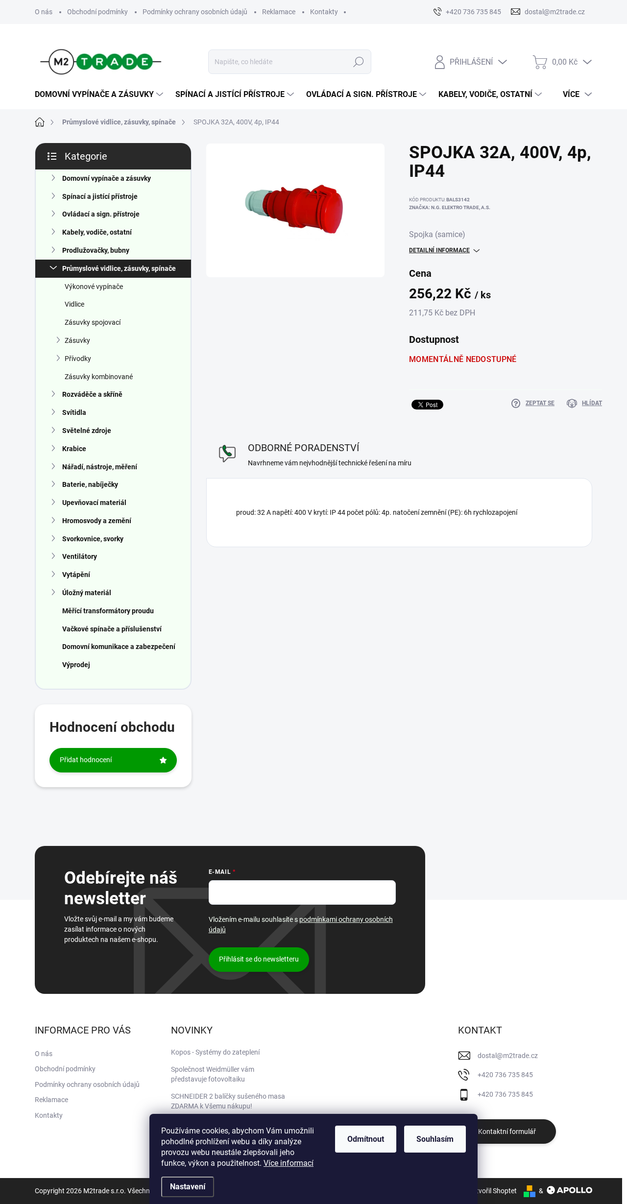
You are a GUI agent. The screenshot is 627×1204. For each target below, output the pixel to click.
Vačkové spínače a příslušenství (112, 629)
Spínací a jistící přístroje (100, 196)
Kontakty (324, 12)
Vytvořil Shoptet (492, 1191)
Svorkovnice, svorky (92, 539)
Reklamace (278, 12)
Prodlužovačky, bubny (95, 250)
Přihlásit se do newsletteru (259, 959)
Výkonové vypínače (94, 286)
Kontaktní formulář (507, 1131)
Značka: (449, 207)
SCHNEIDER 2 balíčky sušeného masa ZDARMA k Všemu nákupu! (228, 1101)
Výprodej (76, 665)
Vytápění (76, 574)
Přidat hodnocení (86, 760)
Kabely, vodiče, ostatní (97, 232)
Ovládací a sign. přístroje (101, 214)
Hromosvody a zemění (96, 521)
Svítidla (74, 412)
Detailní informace (439, 250)
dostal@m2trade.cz (508, 1056)
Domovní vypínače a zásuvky (106, 178)
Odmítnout (365, 1139)
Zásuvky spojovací (93, 322)
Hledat (359, 62)
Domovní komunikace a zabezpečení (118, 646)
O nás (43, 12)
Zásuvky (77, 340)
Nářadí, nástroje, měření (99, 467)
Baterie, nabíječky (90, 484)
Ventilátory (79, 556)
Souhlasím (435, 1139)
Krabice (74, 449)
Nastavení (187, 1186)
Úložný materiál (86, 593)
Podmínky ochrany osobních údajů (195, 12)
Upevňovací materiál (94, 502)
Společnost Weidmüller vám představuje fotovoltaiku (212, 1074)
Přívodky (78, 358)
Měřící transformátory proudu (108, 611)
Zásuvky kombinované (99, 377)
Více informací (289, 1163)
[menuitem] (100, 94)
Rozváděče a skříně (92, 394)
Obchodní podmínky (97, 12)
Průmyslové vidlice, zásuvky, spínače (119, 268)
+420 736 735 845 (505, 1075)
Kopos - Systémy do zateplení (215, 1052)
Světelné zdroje (86, 430)
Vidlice (74, 304)
